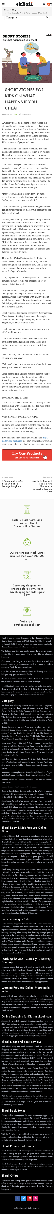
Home (6, 10)
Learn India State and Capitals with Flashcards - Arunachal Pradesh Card (41, 486)
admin (14, 114)
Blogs (14, 10)
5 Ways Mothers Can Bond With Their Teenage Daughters (12, 484)
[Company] (3, 4)
